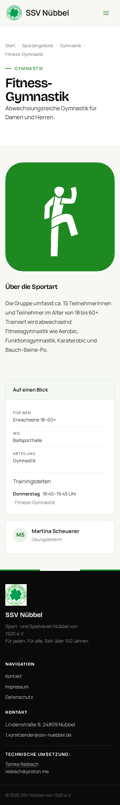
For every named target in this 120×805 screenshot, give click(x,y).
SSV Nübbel (47, 12)
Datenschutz (19, 697)
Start (10, 45)
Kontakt (13, 676)
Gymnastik (70, 45)
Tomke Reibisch (21, 764)
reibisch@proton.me (27, 771)
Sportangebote (37, 45)
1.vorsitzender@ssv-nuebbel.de (38, 735)
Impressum (17, 686)
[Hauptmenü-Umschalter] (106, 13)
